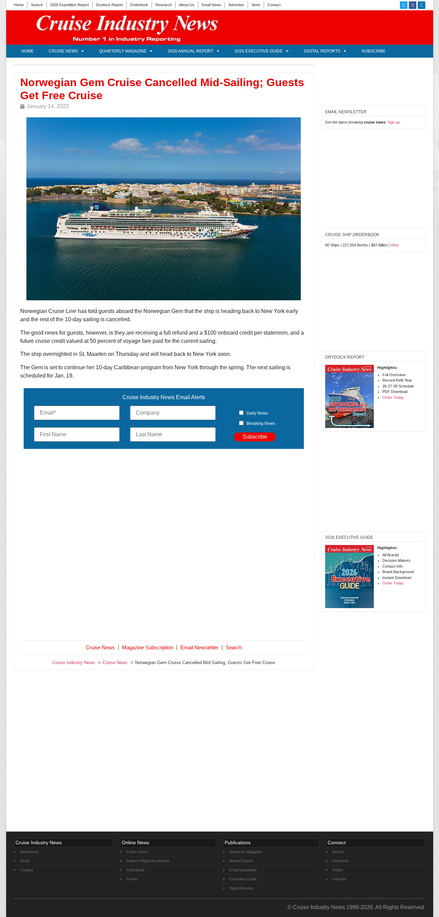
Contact (274, 5)
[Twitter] (403, 5)
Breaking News (261, 423)
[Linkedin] (421, 5)
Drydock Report (109, 5)
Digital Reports (322, 51)
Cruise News (63, 51)
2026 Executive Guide (259, 51)
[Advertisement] (164, 546)
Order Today (393, 397)
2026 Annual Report (190, 51)
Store (255, 5)
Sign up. (394, 122)
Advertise (236, 5)
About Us (186, 5)
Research (163, 5)
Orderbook (139, 5)
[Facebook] (412, 5)
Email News (211, 5)
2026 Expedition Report (69, 5)
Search (37, 5)
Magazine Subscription (147, 647)
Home (19, 5)
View (395, 245)
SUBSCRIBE (373, 51)
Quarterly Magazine (122, 51)
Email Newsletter (199, 647)
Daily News (257, 413)
